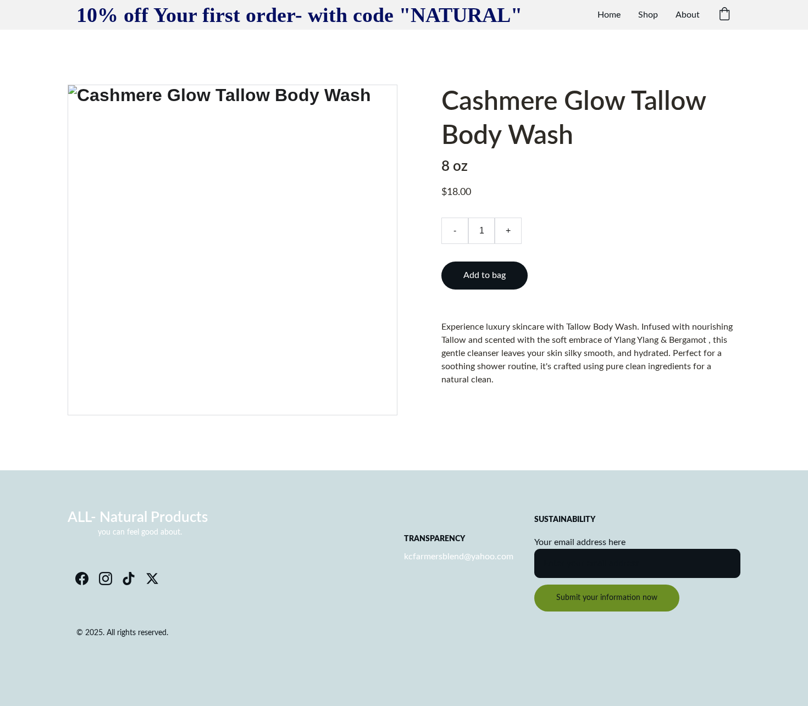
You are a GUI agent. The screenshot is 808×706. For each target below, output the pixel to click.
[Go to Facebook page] (81, 578)
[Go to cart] (724, 15)
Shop (648, 14)
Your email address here (580, 542)
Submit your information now (606, 598)
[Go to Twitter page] (152, 578)
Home (609, 14)
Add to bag (484, 275)
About (688, 14)
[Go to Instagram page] (105, 578)
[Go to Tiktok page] (128, 578)
